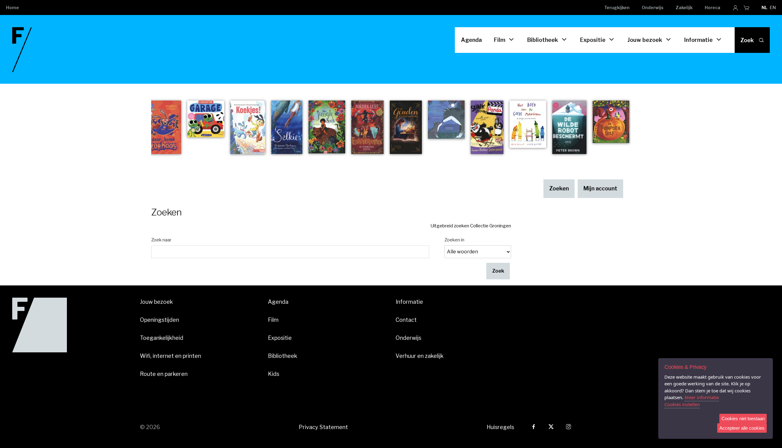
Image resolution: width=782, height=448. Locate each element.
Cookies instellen (682, 404)
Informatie (698, 40)
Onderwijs (652, 7)
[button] (498, 271)
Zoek (747, 40)
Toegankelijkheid (161, 338)
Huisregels (500, 427)
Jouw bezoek (644, 40)
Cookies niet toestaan (743, 418)
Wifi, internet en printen (170, 356)
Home (12, 7)
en (773, 7)
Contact (406, 320)
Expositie (592, 40)
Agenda (471, 40)
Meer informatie (702, 397)
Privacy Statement (323, 427)
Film (499, 40)
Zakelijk (684, 7)
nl (764, 7)
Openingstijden (159, 320)
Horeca (712, 7)
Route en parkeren (164, 374)
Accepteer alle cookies (742, 428)
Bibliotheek (542, 40)
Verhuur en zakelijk (420, 356)
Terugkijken (617, 7)
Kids (273, 374)
